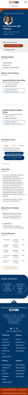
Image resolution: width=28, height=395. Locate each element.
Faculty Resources (20, 350)
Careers (10, 319)
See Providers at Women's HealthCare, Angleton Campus (20, 288)
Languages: (7, 49)
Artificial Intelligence (20, 367)
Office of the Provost (20, 348)
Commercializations (20, 370)
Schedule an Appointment (14, 45)
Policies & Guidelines (7, 382)
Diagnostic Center (20, 373)
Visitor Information (6, 356)
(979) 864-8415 (12, 118)
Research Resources (6, 365)
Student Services (19, 345)
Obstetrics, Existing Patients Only (14, 157)
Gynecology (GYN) (7, 62)
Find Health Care (6, 342)
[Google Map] (14, 99)
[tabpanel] (14, 156)
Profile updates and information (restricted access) (14, 307)
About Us (7, 315)
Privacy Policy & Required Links (9, 389)
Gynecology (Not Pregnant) (14, 153)
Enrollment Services (20, 342)
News (22, 315)
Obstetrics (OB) (6, 65)
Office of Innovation (20, 365)
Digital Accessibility (21, 389)
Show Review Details (10, 267)
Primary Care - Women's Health (11, 67)
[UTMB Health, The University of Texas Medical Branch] (14, 310)
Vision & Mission (19, 376)
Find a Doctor (14, 6)
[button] (25, 2)
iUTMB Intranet (14, 322)
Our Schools (18, 339)
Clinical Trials (5, 373)
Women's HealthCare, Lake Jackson (14, 80)
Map (15, 315)
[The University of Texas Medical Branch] (14, 2)
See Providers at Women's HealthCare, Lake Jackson (7, 287)
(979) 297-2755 (12, 86)
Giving (18, 319)
